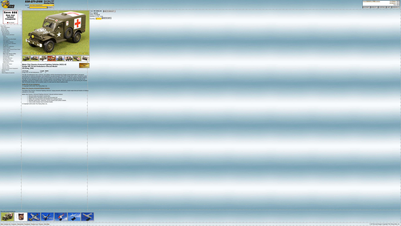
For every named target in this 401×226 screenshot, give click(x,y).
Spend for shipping (371, 1)
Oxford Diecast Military (8, 55)
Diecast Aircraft (6, 33)
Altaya (4, 36)
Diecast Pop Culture (7, 64)
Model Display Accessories (8, 72)
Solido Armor (6, 62)
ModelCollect (6, 52)
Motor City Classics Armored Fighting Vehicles (36, 88)
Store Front (3, 26)
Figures (3, 71)
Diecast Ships (5, 65)
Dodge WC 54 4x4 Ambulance (31, 84)
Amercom (5, 37)
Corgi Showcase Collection (9, 43)
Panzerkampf (6, 56)
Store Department (5, 27)
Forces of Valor (6, 47)
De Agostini (5, 45)
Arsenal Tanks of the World (9, 39)
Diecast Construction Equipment (10, 68)
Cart (393, 1)
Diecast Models (5, 31)
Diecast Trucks (5, 66)
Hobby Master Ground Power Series (11, 49)
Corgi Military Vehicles (8, 42)
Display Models (5, 69)
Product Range (4, 30)
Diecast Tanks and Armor (8, 34)
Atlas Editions (6, 40)
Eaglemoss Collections (8, 46)
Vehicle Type (4, 28)
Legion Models (6, 50)
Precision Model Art (7, 58)
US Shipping (393, 3)
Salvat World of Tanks (8, 61)
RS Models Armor (7, 59)
